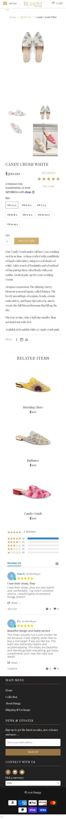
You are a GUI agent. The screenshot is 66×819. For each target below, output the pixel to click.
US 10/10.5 (44, 214)
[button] (14, 602)
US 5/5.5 (12, 205)
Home (9, 690)
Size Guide (48, 186)
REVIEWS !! (48, 173)
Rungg (37, 792)
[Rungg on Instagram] (20, 339)
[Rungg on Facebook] (15, 339)
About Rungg (13, 703)
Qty (8, 235)
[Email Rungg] (25, 339)
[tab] (14, 563)
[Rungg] (33, 4)
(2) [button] (23, 538)
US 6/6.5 (26, 205)
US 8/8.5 (12, 214)
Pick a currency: (15, 777)
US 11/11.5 (13, 224)
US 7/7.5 (41, 205)
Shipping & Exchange (18, 710)
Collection (11, 697)
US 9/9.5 (27, 214)
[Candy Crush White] (33, 46)
